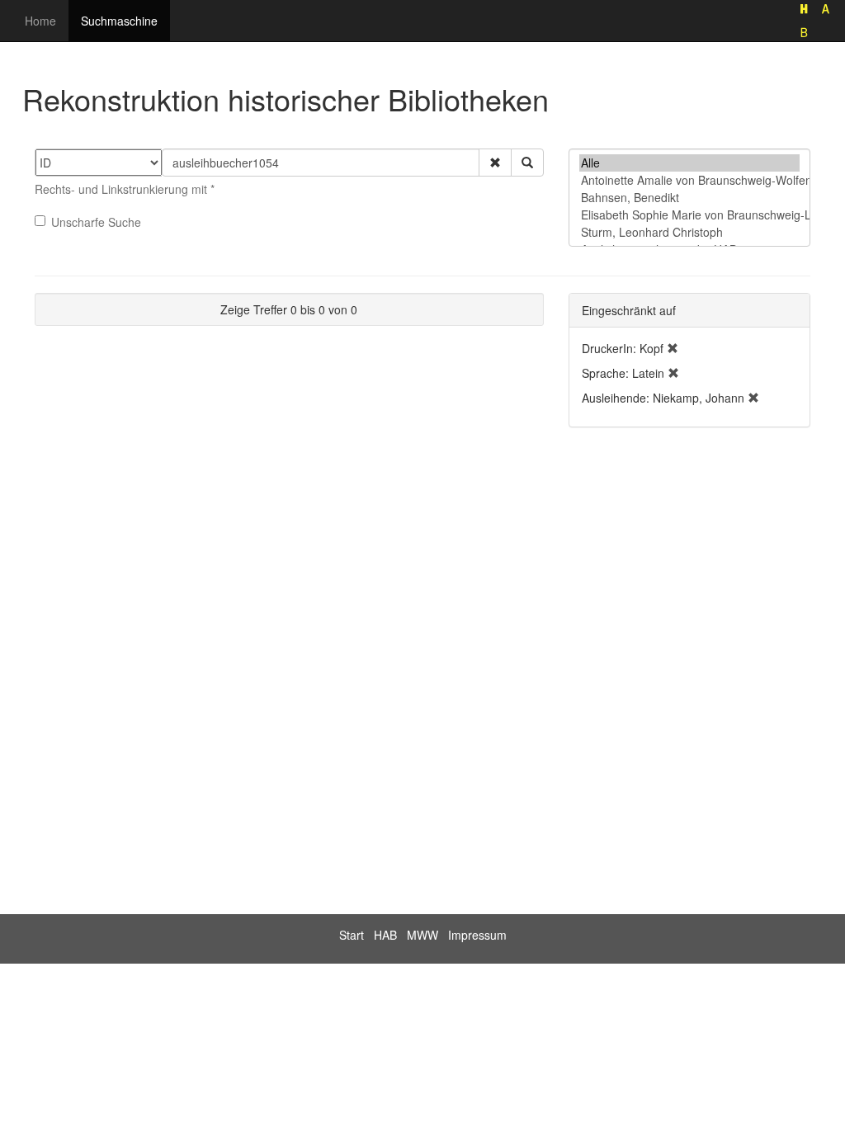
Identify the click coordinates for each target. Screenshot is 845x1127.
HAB (385, 935)
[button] (495, 163)
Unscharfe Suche (96, 222)
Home (40, 20)
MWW (422, 935)
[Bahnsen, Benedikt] (689, 197)
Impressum (477, 935)
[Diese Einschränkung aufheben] (672, 348)
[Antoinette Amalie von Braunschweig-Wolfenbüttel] (689, 180)
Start (351, 935)
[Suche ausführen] (527, 163)
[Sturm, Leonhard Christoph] (689, 232)
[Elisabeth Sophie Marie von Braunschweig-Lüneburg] (689, 215)
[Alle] (689, 163)
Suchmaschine (119, 20)
